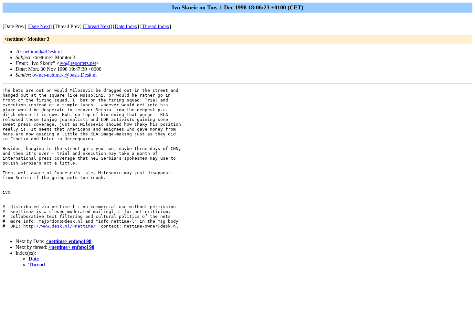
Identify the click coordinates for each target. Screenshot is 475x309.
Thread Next (97, 26)
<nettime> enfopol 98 (68, 241)
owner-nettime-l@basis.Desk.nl (64, 75)
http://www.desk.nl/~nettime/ (59, 226)
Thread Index (155, 26)
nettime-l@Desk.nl (42, 51)
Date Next (39, 26)
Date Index (126, 26)
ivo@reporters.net (77, 63)
